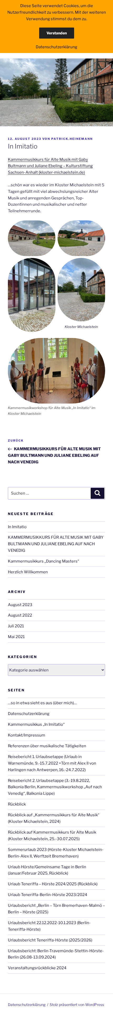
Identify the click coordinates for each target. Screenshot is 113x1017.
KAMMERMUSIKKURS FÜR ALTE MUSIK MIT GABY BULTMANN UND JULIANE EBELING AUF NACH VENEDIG (56, 544)
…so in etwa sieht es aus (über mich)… (42, 703)
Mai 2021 (16, 636)
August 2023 (20, 604)
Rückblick (17, 804)
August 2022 (20, 615)
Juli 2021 (16, 626)
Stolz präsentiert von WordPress (77, 1004)
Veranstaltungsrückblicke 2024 (37, 968)
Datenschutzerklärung (28, 713)
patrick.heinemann (72, 139)
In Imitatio (17, 527)
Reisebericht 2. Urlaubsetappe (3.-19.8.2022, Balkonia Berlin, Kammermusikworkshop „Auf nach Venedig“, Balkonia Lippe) (55, 787)
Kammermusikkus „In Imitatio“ (36, 724)
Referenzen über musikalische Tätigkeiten (47, 746)
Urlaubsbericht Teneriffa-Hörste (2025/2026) (50, 940)
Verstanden (57, 33)
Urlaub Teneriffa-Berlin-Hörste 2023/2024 (47, 894)
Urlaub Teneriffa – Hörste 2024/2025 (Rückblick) (52, 884)
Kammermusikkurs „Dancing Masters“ (43, 561)
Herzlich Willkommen (28, 572)
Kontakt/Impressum (26, 735)
